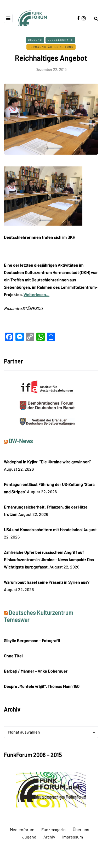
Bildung (35, 39)
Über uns (81, 829)
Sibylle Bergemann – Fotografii (32, 640)
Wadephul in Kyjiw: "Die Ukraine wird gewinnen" (47, 461)
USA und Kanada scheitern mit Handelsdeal (43, 529)
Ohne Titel (13, 655)
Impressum (72, 836)
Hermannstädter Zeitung (51, 46)
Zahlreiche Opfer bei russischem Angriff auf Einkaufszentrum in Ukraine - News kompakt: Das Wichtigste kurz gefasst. (49, 559)
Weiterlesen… (36, 294)
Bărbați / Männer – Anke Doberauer (35, 670)
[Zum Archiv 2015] (51, 788)
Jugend (29, 836)
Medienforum (22, 829)
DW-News (21, 440)
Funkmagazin (53, 829)
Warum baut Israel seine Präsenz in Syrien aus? (46, 582)
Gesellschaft (60, 39)
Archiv (49, 836)
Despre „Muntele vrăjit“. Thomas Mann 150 (42, 686)
